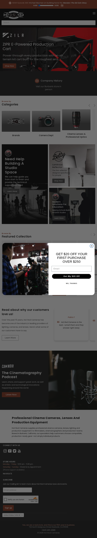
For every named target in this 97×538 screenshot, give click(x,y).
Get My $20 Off (72, 276)
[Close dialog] (91, 246)
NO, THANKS (71, 283)
